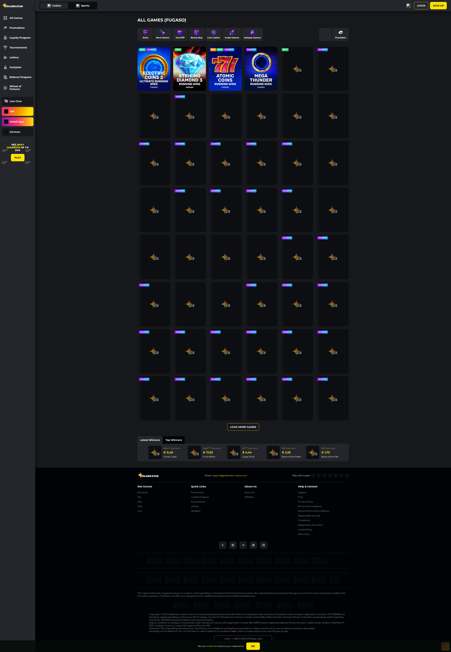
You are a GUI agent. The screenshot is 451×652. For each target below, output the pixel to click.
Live (139, 511)
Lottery (195, 506)
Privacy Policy (305, 501)
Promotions (197, 492)
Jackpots (195, 511)
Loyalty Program (200, 497)
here (233, 631)
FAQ (300, 497)
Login (421, 5)
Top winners (173, 440)
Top (139, 497)
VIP (12, 111)
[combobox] (17, 131)
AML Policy (304, 534)
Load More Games (243, 427)
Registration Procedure (310, 525)
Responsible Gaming (309, 515)
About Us (250, 492)
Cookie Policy (305, 529)
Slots (140, 506)
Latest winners (150, 440)
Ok (253, 646)
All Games (142, 492)
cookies (210, 646)
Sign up (438, 5)
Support (302, 492)
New (139, 501)
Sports (85, 5)
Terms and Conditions (310, 506)
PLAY (17, 157)
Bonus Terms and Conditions (313, 511)
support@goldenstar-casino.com (229, 475)
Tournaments (198, 501)
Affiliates (249, 497)
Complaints (304, 520)
